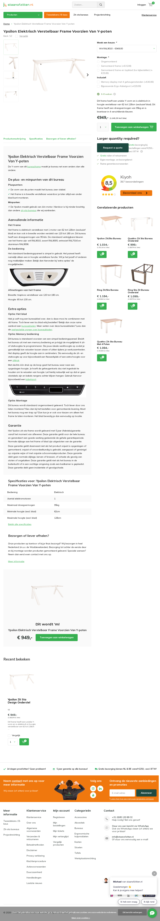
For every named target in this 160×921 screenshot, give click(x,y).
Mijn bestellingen (59, 824)
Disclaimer (32, 850)
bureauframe (34, 166)
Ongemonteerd (109, 61)
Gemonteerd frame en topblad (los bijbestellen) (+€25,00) (126, 72)
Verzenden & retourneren (33, 838)
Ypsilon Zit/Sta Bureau (109, 238)
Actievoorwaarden (36, 866)
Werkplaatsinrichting (85, 858)
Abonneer (146, 792)
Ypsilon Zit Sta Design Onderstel (19, 701)
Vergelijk (16, 735)
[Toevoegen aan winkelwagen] (24, 741)
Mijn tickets (58, 831)
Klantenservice (149, 15)
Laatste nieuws (34, 883)
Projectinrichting (102, 14)
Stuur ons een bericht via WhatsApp (130, 826)
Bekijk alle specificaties (19, 524)
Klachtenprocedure (36, 861)
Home (6, 23)
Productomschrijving (14, 138)
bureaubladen (29, 326)
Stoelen (78, 847)
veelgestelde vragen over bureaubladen (31, 329)
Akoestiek (80, 822)
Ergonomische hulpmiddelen (82, 835)
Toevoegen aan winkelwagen (57, 637)
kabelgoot (31, 379)
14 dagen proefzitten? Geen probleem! (26, 768)
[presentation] (87, 75)
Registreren (59, 817)
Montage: (103, 57)
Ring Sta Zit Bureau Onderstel (138, 291)
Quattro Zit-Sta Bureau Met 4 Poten (109, 343)
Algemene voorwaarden (34, 829)
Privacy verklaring (36, 855)
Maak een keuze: (107, 42)
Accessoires (81, 817)
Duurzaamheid (34, 872)
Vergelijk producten (58, 843)
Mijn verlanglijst (61, 836)
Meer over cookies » (81, 918)
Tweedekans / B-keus (57, 14)
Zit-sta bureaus (80, 14)
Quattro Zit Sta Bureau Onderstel (140, 239)
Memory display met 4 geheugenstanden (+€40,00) (127, 81)
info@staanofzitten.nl (123, 837)
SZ (10, 36)
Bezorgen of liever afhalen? (61, 138)
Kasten (78, 842)
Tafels (78, 852)
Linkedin (100, 789)
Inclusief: (102, 77)
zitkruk (15, 360)
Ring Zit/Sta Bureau (107, 290)
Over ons (31, 822)
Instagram (93, 789)
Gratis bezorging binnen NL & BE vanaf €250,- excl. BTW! (127, 768)
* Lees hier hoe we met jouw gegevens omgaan (132, 799)
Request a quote (112, 147)
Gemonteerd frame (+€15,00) (116, 65)
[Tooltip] (114, 94)
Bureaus (79, 828)
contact (17, 781)
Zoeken (101, 5)
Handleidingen (34, 877)
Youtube (93, 795)
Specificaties (36, 138)
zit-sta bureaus (28, 210)
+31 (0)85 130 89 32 (122, 817)
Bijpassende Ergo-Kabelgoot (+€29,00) (121, 86)
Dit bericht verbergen (132, 912)
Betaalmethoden (35, 844)
